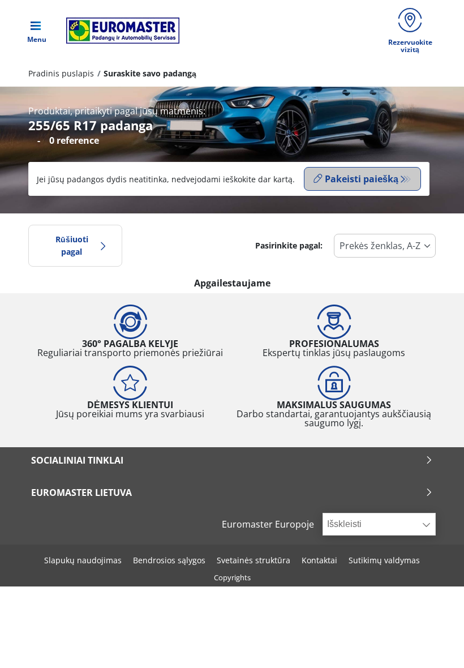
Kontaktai (319, 560)
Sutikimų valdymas (384, 560)
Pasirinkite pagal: (289, 245)
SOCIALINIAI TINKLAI (77, 460)
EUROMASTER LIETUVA (81, 492)
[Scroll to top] (434, 644)
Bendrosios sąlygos (169, 560)
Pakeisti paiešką (361, 179)
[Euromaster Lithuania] (119, 30)
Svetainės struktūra (253, 560)
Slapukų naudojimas (83, 560)
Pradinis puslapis (61, 73)
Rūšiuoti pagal (71, 245)
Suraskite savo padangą (150, 73)
